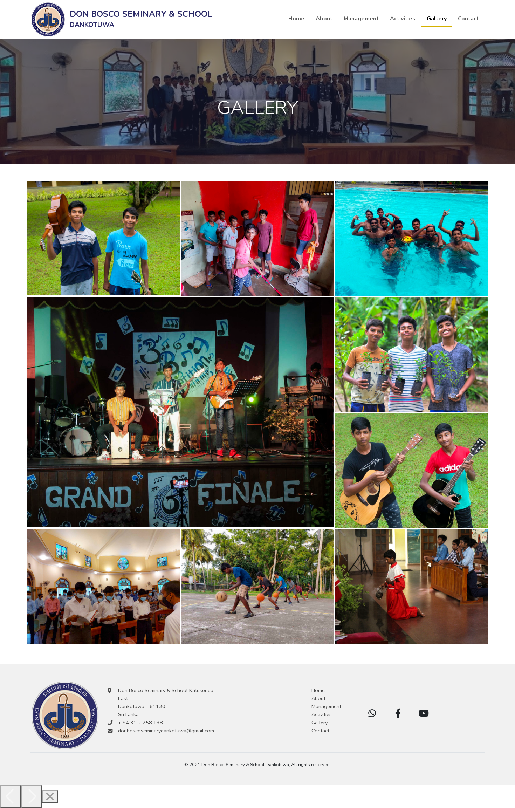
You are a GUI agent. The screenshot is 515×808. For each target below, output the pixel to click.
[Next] (31, 796)
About (324, 18)
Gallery (437, 18)
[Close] (50, 796)
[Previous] (10, 796)
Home (296, 18)
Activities (403, 18)
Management (361, 18)
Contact (468, 18)
